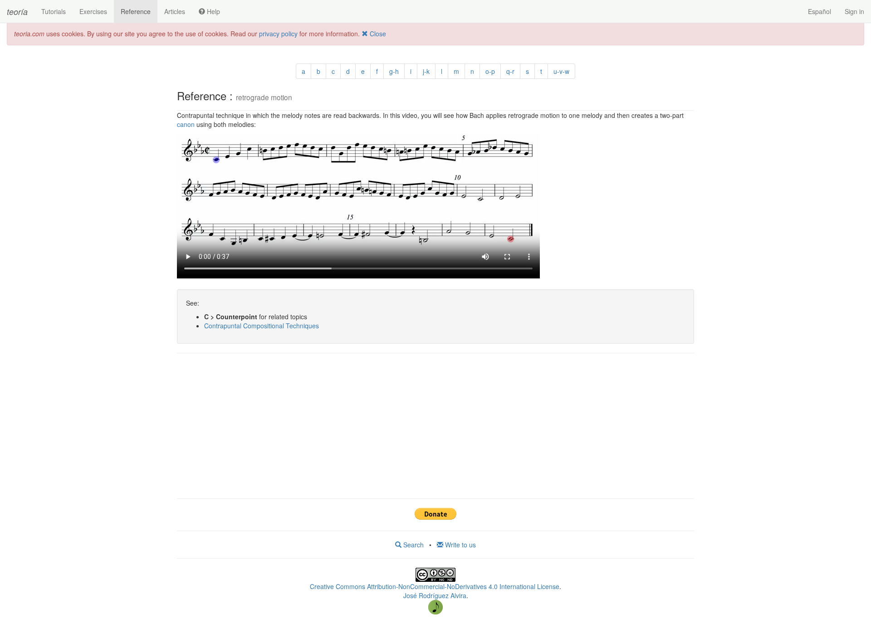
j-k (426, 71)
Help (212, 11)
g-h (394, 71)
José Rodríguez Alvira (434, 595)
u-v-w (561, 71)
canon (186, 124)
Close (377, 33)
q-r (510, 71)
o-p (490, 71)
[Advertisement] (435, 425)
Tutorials (53, 11)
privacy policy (278, 33)
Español (819, 11)
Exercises (93, 11)
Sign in (854, 11)
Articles (174, 11)
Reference (136, 11)
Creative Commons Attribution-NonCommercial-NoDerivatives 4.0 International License (434, 586)
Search (412, 544)
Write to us (459, 544)
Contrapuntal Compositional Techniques (261, 325)
